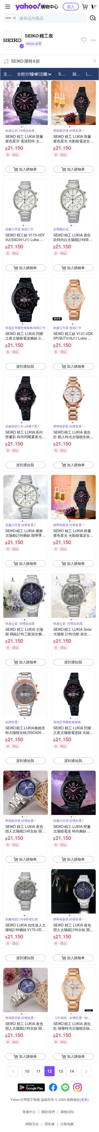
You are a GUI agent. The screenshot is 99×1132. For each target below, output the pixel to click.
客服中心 (29, 1111)
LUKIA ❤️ (91, 74)
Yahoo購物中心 (36, 6)
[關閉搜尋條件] (14, 18)
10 (27, 1071)
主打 (7, 74)
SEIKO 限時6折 (25, 61)
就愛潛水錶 (77, 74)
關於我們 (48, 1111)
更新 (84, 1099)
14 (72, 1071)
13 (60, 1071)
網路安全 (32, 1123)
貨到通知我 (25, 366)
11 (38, 1071)
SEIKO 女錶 (63, 74)
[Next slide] (44, 102)
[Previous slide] (6, 102)
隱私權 (50, 1123)
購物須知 (67, 1111)
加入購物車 (28, 169)
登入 (71, 6)
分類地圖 (67, 1123)
